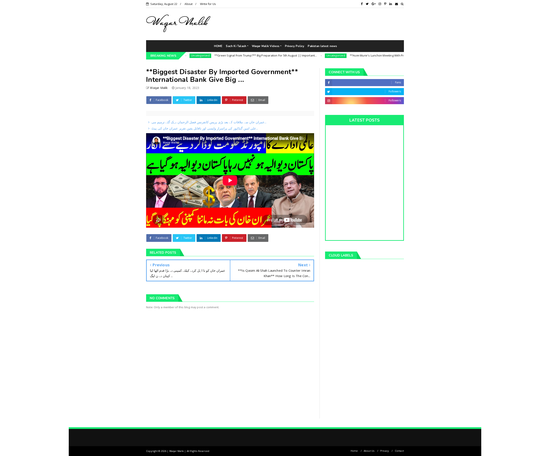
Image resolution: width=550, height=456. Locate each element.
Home (354, 451)
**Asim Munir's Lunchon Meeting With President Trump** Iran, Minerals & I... (378, 55)
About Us (369, 451)
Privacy (384, 451)
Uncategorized (313, 55)
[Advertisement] (353, 23)
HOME (218, 46)
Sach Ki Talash (236, 46)
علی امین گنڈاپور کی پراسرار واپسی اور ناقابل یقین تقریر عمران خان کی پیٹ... (204, 128)
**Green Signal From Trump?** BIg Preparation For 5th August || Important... (243, 55)
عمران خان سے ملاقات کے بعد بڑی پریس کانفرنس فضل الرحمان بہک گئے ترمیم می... (208, 122)
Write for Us (208, 4)
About (188, 4)
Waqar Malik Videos (266, 46)
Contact (399, 451)
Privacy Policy (294, 46)
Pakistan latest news (322, 46)
